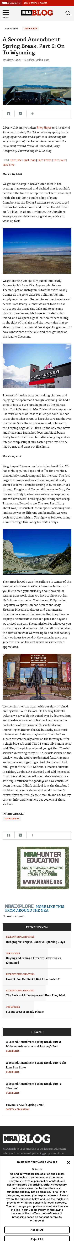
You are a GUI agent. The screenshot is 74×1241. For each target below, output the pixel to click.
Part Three (44, 160)
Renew (34, 3)
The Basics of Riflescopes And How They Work (36, 995)
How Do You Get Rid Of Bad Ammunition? (33, 979)
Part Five (8, 165)
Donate (43, 3)
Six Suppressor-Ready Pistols (25, 1012)
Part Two (29, 160)
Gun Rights (30, 28)
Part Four (59, 160)
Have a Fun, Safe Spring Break (25, 1105)
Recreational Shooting (20, 937)
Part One (16, 160)
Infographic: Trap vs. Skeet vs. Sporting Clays (35, 942)
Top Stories (13, 953)
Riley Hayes (44, 127)
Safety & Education (17, 1109)
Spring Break (12, 819)
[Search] (68, 13)
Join (26, 3)
